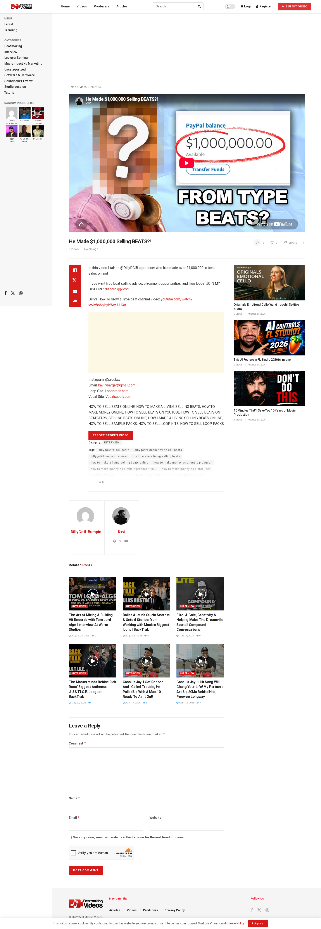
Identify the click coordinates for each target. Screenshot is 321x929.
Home (65, 6)
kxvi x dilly (129, 487)
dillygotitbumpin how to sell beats (158, 450)
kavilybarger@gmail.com (116, 385)
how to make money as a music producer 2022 (124, 469)
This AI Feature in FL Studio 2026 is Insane (262, 359)
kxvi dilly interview (104, 487)
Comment (77, 743)
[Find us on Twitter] (13, 293)
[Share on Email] (75, 291)
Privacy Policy (175, 910)
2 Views (238, 313)
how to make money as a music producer (183, 462)
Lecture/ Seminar (16, 57)
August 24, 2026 (256, 313)
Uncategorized (15, 69)
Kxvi (121, 531)
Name (74, 798)
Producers (101, 6)
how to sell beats (103, 475)
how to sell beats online (185, 475)
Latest (8, 24)
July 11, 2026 (186, 635)
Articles (122, 6)
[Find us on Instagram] (20, 293)
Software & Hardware (19, 75)
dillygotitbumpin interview (109, 456)
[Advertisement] (26, 218)
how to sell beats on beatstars (141, 475)
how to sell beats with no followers (162, 481)
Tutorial (9, 92)
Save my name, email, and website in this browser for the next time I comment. (129, 837)
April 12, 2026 (186, 702)
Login (247, 6)
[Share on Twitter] (75, 281)
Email (74, 817)
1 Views (238, 419)
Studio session (15, 86)
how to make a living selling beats (156, 456)
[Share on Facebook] (75, 270)
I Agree (258, 923)
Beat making (13, 46)
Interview (10, 52)
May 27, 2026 (78, 702)
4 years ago (91, 249)
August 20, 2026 (80, 635)
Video (82, 87)
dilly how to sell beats (113, 450)
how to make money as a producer (186, 469)
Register (265, 6)
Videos (82, 6)
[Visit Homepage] (30, 6)
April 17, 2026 (132, 702)
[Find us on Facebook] (5, 293)
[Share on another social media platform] (75, 301)
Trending (10, 30)
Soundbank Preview (18, 81)
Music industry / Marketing (23, 63)
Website (155, 817)
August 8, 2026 (133, 635)
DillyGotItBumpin (86, 531)
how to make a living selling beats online (119, 462)
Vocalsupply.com (118, 397)
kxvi (194, 481)
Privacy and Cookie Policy (227, 923)
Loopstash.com (116, 391)
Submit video (296, 6)
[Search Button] (200, 6)
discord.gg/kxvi (117, 289)
